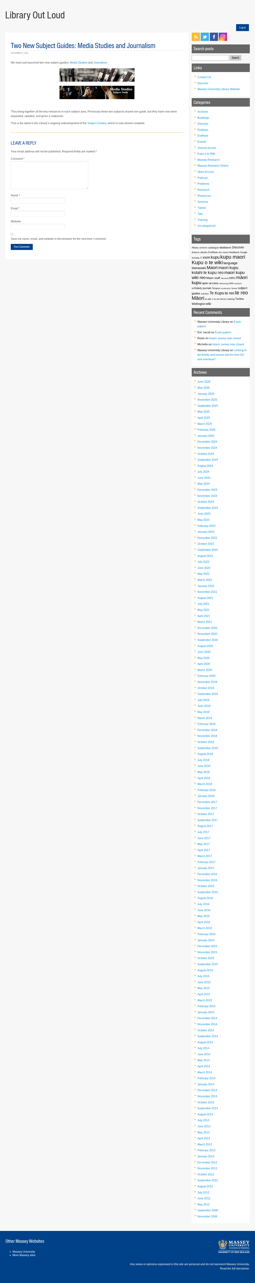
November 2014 (207, 1024)
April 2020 (203, 663)
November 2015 (207, 952)
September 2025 (207, 405)
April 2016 (203, 922)
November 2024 (207, 447)
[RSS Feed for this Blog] (196, 40)
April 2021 (203, 616)
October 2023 (205, 501)
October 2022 (205, 543)
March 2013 (204, 1144)
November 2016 (207, 880)
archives (203, 247)
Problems (203, 183)
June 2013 (203, 1126)
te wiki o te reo (212, 299)
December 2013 (207, 1090)
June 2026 (203, 381)
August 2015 (205, 970)
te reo (229, 293)
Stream (234, 288)
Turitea (239, 298)
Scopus (216, 288)
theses (223, 299)
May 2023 (203, 519)
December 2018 (207, 730)
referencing (224, 283)
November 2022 (207, 537)
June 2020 (203, 651)
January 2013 (205, 1156)
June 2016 (203, 910)
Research (203, 189)
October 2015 (205, 958)
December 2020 (207, 627)
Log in (242, 27)
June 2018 (203, 765)
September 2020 (207, 639)
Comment (17, 158)
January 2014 (205, 1084)
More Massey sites (23, 1255)
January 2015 (205, 1012)
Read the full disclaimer (234, 1268)
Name (15, 195)
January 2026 (205, 393)
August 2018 (205, 754)
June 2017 (203, 838)
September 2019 (207, 693)
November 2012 (207, 1168)
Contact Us (204, 77)
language (230, 263)
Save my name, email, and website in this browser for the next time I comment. (58, 238)
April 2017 (203, 850)
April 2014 (203, 1066)
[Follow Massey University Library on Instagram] (223, 40)
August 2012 (205, 1186)
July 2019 (203, 700)
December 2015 (207, 946)
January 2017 (205, 868)
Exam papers (223, 332)
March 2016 (204, 928)
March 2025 (204, 423)
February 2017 (206, 862)
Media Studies (78, 62)
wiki (208, 304)
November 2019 (207, 681)
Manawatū (199, 268)
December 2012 (207, 1162)
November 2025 (207, 399)
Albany (195, 247)
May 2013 (203, 1132)
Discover (202, 83)
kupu (215, 257)
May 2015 (203, 988)
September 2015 (207, 964)
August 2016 (205, 898)
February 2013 (206, 1150)
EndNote (202, 135)
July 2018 (203, 760)
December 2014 (207, 1018)
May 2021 (203, 609)
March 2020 (204, 669)
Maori (212, 267)
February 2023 (206, 525)
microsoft (225, 278)
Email (15, 208)
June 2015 (203, 982)
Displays (202, 129)
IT (201, 258)
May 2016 (203, 916)
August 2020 (205, 646)
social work (226, 288)
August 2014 (205, 1042)
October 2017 (205, 814)
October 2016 (205, 886)
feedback (234, 252)
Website (16, 221)
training (231, 299)
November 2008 (207, 1216)
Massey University (23, 1251)
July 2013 (203, 1120)
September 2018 (207, 748)
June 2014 (203, 1054)
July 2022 (203, 561)
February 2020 (206, 675)
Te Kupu (217, 293)
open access (210, 283)
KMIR (206, 257)
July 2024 (203, 471)
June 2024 (203, 477)
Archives (202, 111)
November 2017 (207, 808)
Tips (200, 213)
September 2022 (207, 549)
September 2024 (207, 459)
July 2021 (203, 603)
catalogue (213, 247)
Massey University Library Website (218, 89)
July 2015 (203, 976)
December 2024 (207, 441)
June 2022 (203, 567)
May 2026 (203, 387)
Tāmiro (201, 207)
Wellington (198, 304)
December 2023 (207, 489)
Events (201, 141)
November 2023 (207, 495)
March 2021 (204, 621)
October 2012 (205, 1174)
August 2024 (205, 465)
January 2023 (205, 531)
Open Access (205, 171)
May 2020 (203, 658)
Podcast (202, 177)
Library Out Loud (35, 15)
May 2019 (203, 712)
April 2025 (203, 417)
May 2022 (203, 573)
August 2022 (205, 555)
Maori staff (213, 278)
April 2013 (203, 1138)
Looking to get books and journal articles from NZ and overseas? (221, 355)
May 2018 (203, 772)
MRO (232, 278)
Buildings (203, 117)
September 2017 (207, 820)
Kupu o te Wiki (206, 153)
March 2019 (204, 718)
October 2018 (205, 742)
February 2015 (206, 1006)
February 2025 (206, 429)
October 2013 (205, 1102)
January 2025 (205, 435)
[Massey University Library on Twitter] (205, 40)
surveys (205, 293)
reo (231, 283)
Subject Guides (96, 123)
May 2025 (203, 411)
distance (196, 252)
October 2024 (205, 453)
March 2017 (204, 856)
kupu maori (232, 257)
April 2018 (203, 778)
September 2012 (207, 1180)
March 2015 (204, 1000)
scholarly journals (201, 288)
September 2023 (207, 507)
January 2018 (205, 796)
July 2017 (203, 832)
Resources (204, 195)
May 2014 (203, 1060)
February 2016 (206, 934)
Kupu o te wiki (207, 262)
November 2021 (207, 591)
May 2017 (203, 844)
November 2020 (207, 633)
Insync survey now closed (225, 338)
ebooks (204, 252)
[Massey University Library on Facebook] (214, 40)
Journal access (206, 147)
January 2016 (205, 940)
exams (225, 252)
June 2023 (203, 513)
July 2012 (203, 1192)
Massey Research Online (212, 165)
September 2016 (207, 892)
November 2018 (207, 735)
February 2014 (206, 1078)
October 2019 (205, 688)
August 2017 (205, 826)
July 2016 (203, 904)
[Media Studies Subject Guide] (97, 92)
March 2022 (204, 579)
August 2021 (205, 597)
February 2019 (206, 723)
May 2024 (203, 483)
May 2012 (203, 1204)
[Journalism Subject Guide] (97, 75)
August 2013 (205, 1114)
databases (225, 247)
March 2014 (204, 1072)
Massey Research (208, 159)
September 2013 (207, 1108)
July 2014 (203, 1048)
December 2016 (207, 874)
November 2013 (207, 1096)
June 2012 (203, 1198)
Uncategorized (206, 225)
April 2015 (203, 994)
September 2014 (207, 1036)
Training (202, 219)
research (238, 283)
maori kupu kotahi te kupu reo (215, 270)
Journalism (100, 62)
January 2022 (205, 585)
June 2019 (203, 705)
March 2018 (204, 784)
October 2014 (205, 1030)
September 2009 (207, 1210)
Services (202, 201)
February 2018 (206, 790)
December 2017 (207, 802)
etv (220, 252)
